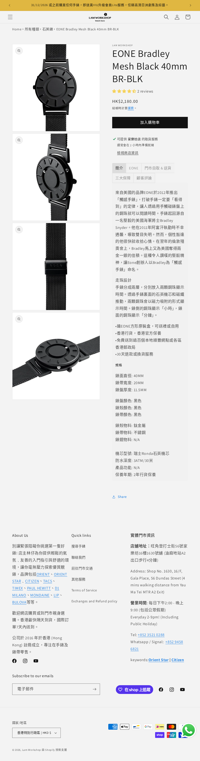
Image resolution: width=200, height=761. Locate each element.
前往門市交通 (82, 568)
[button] (10, 17)
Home (16, 29)
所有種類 (32, 29)
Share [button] (122, 496)
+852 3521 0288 (151, 634)
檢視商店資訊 (128, 153)
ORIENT (43, 574)
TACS (47, 581)
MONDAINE (40, 595)
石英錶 (47, 29)
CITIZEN (32, 581)
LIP (56, 595)
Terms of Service (84, 590)
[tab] (119, 168)
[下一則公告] (190, 5)
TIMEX (17, 588)
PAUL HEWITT (39, 588)
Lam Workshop (31, 750)
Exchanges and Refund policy (94, 601)
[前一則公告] (9, 5)
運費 (131, 108)
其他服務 (78, 579)
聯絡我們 (78, 557)
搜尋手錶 (78, 546)
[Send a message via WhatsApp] (189, 730)
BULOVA (19, 602)
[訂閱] (94, 689)
